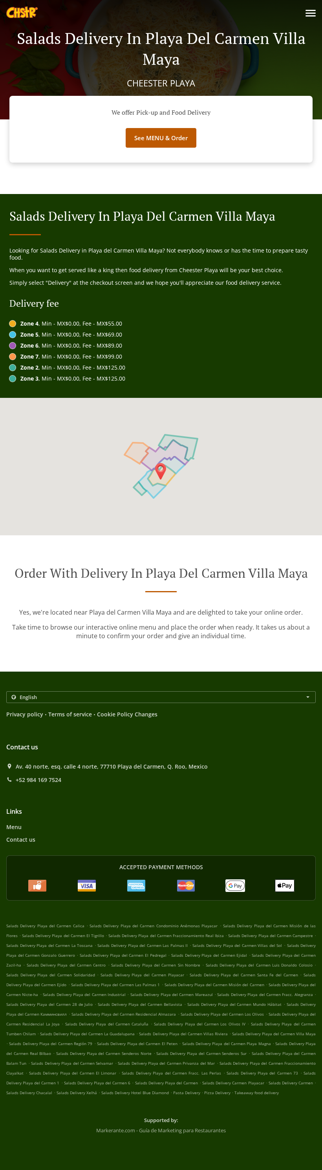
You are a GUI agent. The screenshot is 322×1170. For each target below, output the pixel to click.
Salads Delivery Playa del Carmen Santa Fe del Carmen (244, 975)
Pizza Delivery (218, 1092)
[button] (311, 13)
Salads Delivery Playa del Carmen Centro (66, 965)
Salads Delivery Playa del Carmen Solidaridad (50, 975)
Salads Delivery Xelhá (77, 1092)
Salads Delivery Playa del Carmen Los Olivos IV (199, 1024)
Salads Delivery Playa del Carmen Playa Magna (226, 1043)
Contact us (20, 839)
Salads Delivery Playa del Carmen (166, 1083)
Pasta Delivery (187, 1092)
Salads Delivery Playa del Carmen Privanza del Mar (166, 1063)
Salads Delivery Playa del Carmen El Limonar (73, 1073)
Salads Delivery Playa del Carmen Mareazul (171, 994)
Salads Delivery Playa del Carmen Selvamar (72, 1063)
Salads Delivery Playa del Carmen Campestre (270, 935)
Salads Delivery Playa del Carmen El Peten (137, 1043)
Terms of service (70, 714)
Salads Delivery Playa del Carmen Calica (45, 925)
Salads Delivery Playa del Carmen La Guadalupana (87, 1033)
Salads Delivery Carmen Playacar (233, 1083)
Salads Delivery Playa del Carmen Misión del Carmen (214, 984)
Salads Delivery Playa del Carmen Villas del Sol (237, 945)
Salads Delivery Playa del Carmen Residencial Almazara (123, 1014)
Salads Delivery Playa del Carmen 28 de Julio (49, 1004)
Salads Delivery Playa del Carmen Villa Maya (274, 1033)
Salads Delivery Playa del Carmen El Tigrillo (63, 935)
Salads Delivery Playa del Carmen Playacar (142, 975)
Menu (14, 827)
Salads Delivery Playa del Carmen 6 (97, 1083)
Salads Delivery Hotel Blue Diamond (135, 1092)
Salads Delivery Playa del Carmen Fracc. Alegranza (265, 994)
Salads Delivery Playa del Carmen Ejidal (209, 955)
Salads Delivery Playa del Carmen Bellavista (140, 1004)
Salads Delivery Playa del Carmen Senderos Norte (104, 1053)
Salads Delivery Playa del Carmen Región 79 (50, 1043)
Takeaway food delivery (256, 1092)
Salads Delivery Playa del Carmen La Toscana (49, 945)
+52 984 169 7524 (38, 780)
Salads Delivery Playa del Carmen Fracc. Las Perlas (171, 1073)
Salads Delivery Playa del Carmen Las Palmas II (142, 945)
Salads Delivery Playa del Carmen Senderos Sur (201, 1053)
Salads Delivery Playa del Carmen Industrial (84, 994)
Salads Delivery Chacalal (29, 1092)
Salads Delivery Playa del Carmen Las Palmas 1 (115, 984)
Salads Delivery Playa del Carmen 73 (262, 1073)
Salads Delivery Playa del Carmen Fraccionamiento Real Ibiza (166, 935)
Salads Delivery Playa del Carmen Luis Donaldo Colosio (259, 965)
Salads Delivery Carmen (291, 1083)
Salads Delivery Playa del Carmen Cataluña (107, 1024)
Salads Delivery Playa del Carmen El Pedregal (123, 955)
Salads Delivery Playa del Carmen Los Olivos (222, 1014)
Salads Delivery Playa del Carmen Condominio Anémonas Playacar (154, 925)
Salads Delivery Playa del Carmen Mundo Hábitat (234, 1004)
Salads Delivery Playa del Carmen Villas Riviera (183, 1033)
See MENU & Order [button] (161, 138)
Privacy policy (24, 714)
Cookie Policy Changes (127, 714)
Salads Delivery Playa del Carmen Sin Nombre (155, 965)
